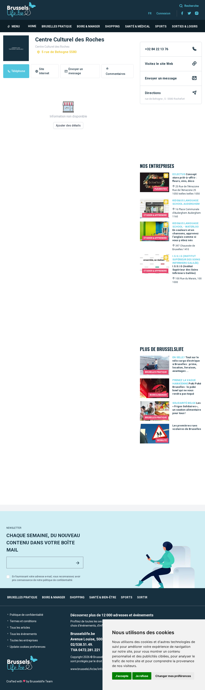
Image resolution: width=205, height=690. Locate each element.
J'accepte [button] (121, 676)
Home (32, 26)
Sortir (142, 597)
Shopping (112, 26)
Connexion (163, 13)
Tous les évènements (23, 634)
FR (150, 13)
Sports (161, 26)
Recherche (191, 5)
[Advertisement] (68, 189)
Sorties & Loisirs (185, 26)
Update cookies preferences (27, 646)
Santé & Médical (137, 26)
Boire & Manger (88, 26)
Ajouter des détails (68, 125)
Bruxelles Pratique (57, 26)
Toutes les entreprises (23, 640)
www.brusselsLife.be (83, 669)
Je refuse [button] (142, 676)
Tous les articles (19, 627)
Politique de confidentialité (26, 614)
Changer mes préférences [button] (173, 676)
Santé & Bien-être (102, 597)
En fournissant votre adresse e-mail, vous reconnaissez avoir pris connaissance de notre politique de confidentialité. (46, 578)
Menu (16, 26)
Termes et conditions (22, 621)
